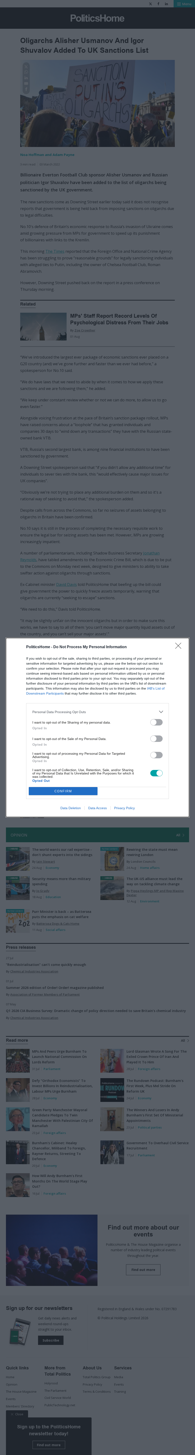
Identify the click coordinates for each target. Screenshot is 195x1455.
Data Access (97, 808)
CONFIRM (63, 791)
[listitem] (97, 711)
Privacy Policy (124, 808)
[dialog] (97, 727)
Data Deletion (70, 808)
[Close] (179, 647)
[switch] (156, 722)
